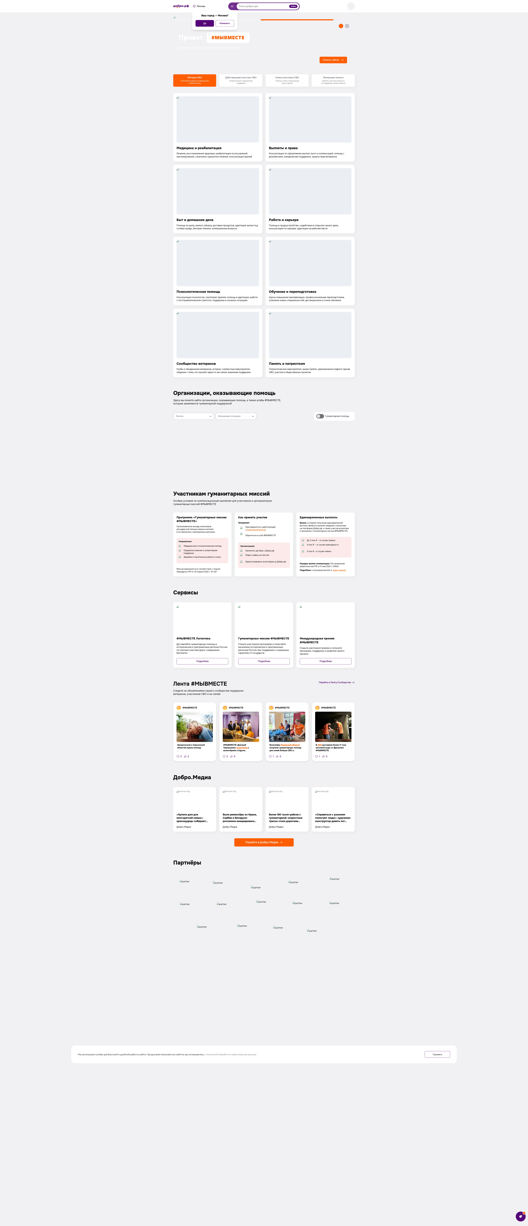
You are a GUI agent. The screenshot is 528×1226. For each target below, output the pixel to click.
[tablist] (264, 80)
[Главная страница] (181, 6)
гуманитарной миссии (255, 530)
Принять (437, 1054)
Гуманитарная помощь (337, 416)
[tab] (194, 80)
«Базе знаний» (339, 570)
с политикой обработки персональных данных (230, 1054)
